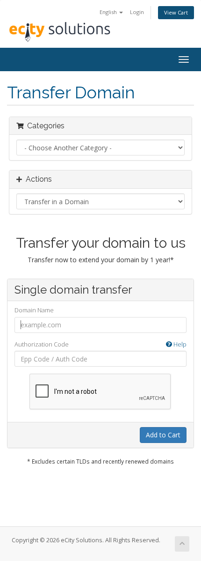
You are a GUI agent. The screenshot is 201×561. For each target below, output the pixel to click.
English (109, 11)
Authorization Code (100, 344)
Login (137, 11)
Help (179, 344)
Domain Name (34, 310)
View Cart (176, 12)
